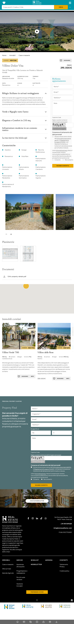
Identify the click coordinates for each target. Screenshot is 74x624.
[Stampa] (50, 622)
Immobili (12, 55)
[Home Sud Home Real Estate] (28, 606)
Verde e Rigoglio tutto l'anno (15, 112)
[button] (26, 286)
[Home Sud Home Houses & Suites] (46, 606)
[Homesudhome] (13, 519)
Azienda (49, 560)
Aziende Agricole (8, 573)
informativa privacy (61, 150)
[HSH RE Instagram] (33, 518)
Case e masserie (24, 55)
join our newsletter (37, 501)
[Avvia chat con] (45, 518)
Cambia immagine (59, 129)
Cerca (61, 7)
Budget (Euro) (35, 429)
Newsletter (36, 564)
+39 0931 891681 (66, 524)
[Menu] (70, 3)
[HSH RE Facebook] (28, 518)
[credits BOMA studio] (72, 600)
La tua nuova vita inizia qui (14, 138)
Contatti (64, 560)
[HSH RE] (37, 3)
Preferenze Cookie (37, 592)
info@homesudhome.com (63, 528)
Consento (57, 160)
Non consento (69, 160)
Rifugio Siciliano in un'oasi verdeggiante (20, 93)
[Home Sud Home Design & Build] (65, 606)
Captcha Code (56, 117)
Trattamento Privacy (64, 565)
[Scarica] (56, 622)
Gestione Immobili (20, 585)
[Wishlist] (4, 3)
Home (4, 55)
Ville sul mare (6, 569)
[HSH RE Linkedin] (37, 518)
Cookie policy (64, 571)
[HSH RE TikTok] (41, 518)
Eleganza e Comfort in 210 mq (16, 120)
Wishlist (35, 560)
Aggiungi (67, 60)
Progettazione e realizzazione (22, 572)
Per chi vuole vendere (21, 578)
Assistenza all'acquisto (20, 565)
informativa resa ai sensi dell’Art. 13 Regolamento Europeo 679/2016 (63, 140)
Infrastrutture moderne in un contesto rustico (19, 129)
